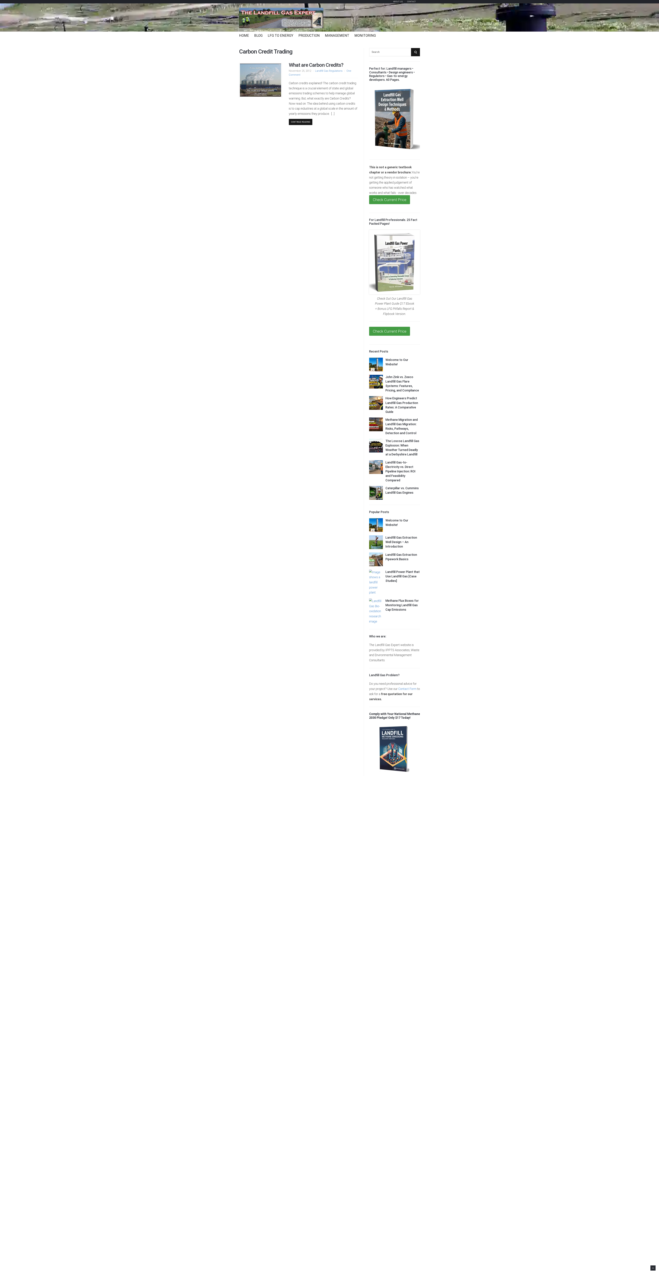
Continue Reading (300, 122)
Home (244, 35)
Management (337, 35)
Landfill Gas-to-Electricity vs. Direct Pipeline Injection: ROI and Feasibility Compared (400, 471)
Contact (411, 2)
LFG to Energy (280, 35)
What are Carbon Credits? (316, 65)
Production (309, 35)
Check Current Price (389, 199)
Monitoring (365, 35)
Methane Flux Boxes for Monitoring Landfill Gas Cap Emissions (402, 605)
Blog (258, 35)
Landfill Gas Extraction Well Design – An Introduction (401, 542)
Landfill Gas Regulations (329, 70)
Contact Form (407, 689)
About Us (398, 2)
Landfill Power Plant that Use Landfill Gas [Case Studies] (402, 576)
